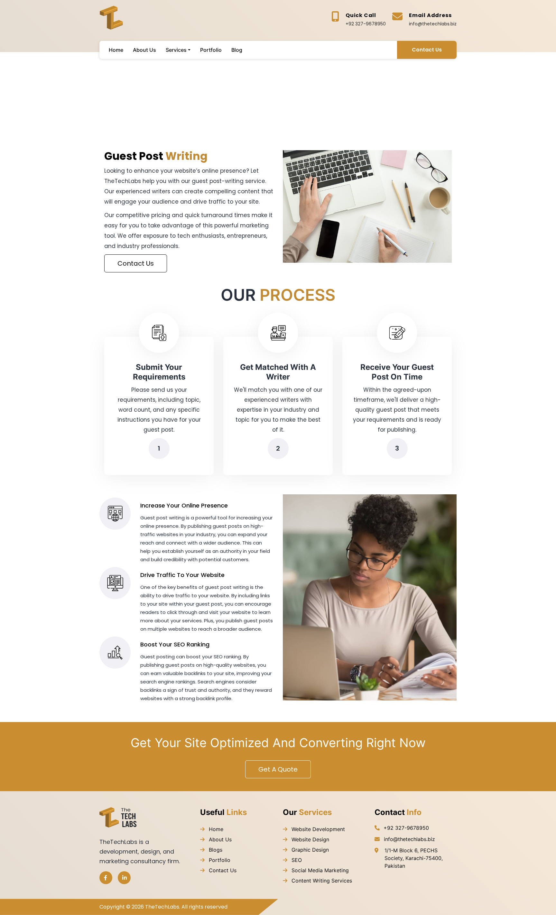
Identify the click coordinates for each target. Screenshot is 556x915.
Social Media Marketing (319, 870)
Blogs (214, 849)
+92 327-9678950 (366, 24)
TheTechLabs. (162, 906)
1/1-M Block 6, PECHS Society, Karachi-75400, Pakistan (414, 858)
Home (215, 829)
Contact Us (427, 49)
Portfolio (218, 860)
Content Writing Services (321, 880)
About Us (219, 839)
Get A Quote (278, 769)
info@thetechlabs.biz (433, 24)
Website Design (309, 839)
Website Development (317, 829)
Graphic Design (309, 849)
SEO (296, 860)
